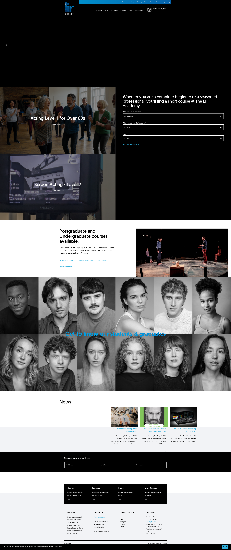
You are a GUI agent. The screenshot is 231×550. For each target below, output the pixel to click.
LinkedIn (122, 527)
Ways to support (99, 517)
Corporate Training (136, 2)
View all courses (66, 266)
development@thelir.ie (101, 531)
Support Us (139, 10)
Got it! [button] (225, 546)
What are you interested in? (132, 112)
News (116, 10)
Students (123, 10)
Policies (158, 2)
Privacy (165, 543)
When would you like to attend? (134, 123)
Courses (99, 10)
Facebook (123, 519)
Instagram (123, 522)
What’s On (108, 10)
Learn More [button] (58, 546)
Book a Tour (125, 2)
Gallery (146, 2)
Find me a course (130, 144)
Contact (152, 2)
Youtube (122, 524)
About (131, 10)
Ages (124, 134)
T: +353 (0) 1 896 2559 (153, 519)
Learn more (57, 124)
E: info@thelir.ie (151, 522)
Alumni (118, 2)
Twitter (122, 517)
